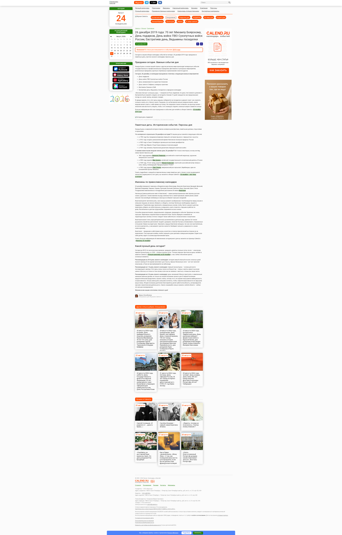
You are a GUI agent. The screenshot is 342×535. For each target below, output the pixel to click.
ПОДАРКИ (197, 17)
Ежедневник (171, 17)
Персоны (213, 8)
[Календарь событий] (120, 2)
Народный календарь (181, 8)
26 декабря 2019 (141, 44)
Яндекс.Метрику (172, 533)
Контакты (163, 485)
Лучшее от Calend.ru (143, 399)
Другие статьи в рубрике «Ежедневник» (151, 307)
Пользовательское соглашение (144, 520)
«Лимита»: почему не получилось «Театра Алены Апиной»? (191, 425)
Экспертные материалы (210, 11)
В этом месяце (157, 17)
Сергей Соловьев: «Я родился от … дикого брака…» (145, 425)
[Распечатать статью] (201, 44)
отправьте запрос (222, 515)
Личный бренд (157, 21)
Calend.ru (137, 28)
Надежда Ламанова (158, 155)
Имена (180, 21)
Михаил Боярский (168, 163)
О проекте (138, 485)
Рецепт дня (221, 17)
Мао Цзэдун (157, 160)
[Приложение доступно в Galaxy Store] (121, 74)
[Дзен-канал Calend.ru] (153, 2)
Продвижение (147, 485)
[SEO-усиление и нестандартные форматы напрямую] (218, 75)
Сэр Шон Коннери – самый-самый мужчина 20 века (169, 425)
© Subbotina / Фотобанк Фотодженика (163, 119)
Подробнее (186, 533)
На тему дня (208, 17)
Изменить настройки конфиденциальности (148, 525)
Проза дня (170, 21)
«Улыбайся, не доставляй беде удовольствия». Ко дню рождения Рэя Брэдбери (144, 456)
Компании (204, 8)
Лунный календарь (142, 11)
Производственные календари (163, 11)
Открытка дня (184, 17)
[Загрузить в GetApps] (121, 86)
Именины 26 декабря (143, 241)
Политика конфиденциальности (144, 522)
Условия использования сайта (144, 518)
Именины (166, 8)
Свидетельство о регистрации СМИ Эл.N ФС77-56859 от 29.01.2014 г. (155, 509)
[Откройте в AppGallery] (121, 80)
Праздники (156, 8)
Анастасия (182, 190)
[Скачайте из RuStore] (121, 69)
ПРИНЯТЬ (197, 533)
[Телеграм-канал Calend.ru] (147, 2)
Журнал (143, 28)
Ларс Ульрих (157, 167)
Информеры (171, 485)
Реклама (155, 485)
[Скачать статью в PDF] (197, 44)
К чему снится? (191, 21)
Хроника (194, 8)
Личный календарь (142, 8)
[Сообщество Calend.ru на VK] (160, 2)
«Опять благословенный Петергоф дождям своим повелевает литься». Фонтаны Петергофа (190, 456)
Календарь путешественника (188, 11)
